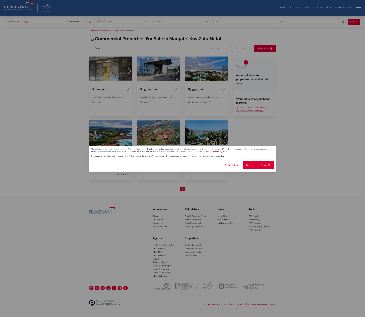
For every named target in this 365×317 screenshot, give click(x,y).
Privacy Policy (221, 152)
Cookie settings (231, 165)
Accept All (265, 165)
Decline (249, 165)
